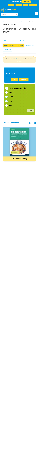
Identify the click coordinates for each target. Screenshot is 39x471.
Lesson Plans (30, 45)
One (10, 92)
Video (15, 41)
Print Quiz (24, 79)
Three (11, 97)
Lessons (10, 22)
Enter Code (33, 5)
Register (18, 5)
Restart (14, 79)
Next (30, 110)
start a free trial (20, 58)
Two (10, 101)
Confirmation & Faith (19, 22)
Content (7, 41)
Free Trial (11, 5)
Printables (8, 49)
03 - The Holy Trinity (19, 159)
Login (25, 5)
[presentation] (30, 123)
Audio (23, 41)
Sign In (12, 58)
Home (4, 22)
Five (10, 106)
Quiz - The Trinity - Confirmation (14, 45)
